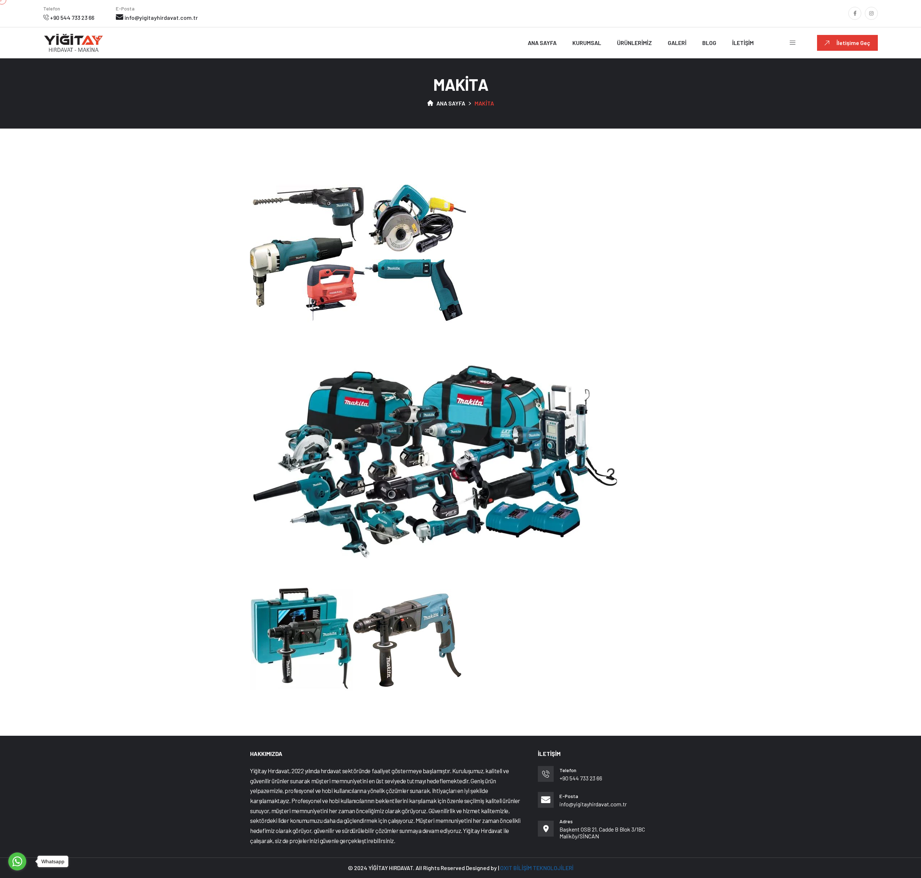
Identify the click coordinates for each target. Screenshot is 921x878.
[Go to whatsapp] (17, 861)
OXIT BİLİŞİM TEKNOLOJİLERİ (536, 867)
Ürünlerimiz (634, 42)
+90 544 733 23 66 (72, 17)
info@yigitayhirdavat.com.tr (161, 17)
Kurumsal (586, 42)
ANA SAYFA (450, 103)
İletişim (743, 42)
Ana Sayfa (542, 42)
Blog (709, 42)
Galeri (677, 42)
